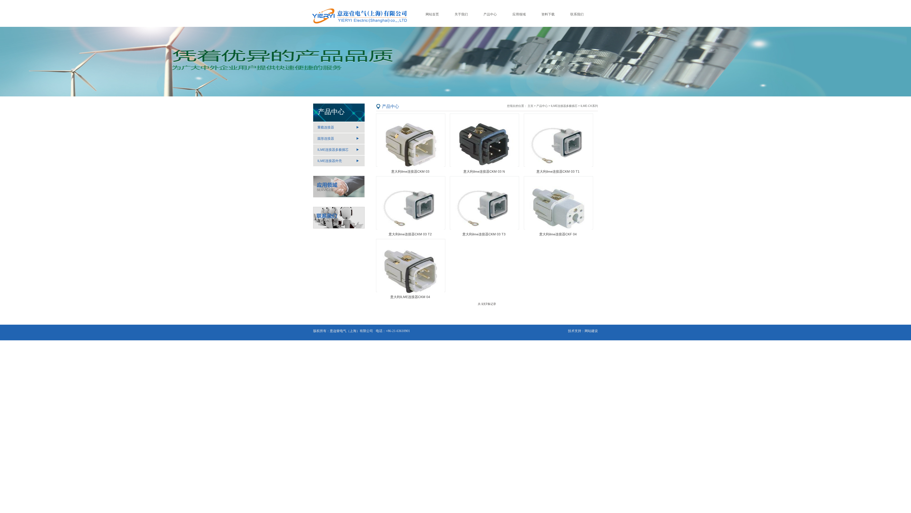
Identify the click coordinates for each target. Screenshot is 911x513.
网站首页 (432, 14)
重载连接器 (325, 127)
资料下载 (548, 14)
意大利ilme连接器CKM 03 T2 (410, 234)
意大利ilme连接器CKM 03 (410, 171)
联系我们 (577, 14)
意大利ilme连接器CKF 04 (558, 234)
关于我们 (461, 14)
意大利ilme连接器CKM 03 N (484, 171)
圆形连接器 (325, 138)
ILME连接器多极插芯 (333, 150)
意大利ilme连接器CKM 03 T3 (484, 234)
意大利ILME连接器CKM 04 (410, 297)
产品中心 (490, 14)
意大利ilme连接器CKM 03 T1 (558, 171)
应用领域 (519, 14)
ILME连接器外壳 (329, 161)
